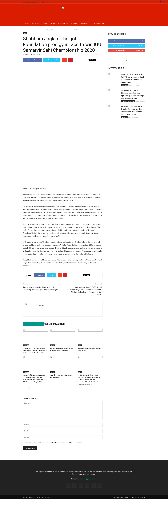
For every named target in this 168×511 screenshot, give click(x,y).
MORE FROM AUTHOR (54, 324)
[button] (142, 23)
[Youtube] (41, 309)
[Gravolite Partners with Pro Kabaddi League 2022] (90, 337)
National (45, 23)
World (53, 23)
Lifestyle (74, 23)
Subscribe (139, 50)
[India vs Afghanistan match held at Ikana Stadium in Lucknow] (62, 337)
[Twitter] (138, 2)
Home (27, 23)
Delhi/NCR (35, 23)
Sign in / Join (46, 2)
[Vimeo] (141, 2)
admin (27, 55)
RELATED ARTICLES (32, 324)
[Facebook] (132, 2)
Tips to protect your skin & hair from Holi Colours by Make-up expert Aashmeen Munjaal (40, 288)
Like (142, 41)
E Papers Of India (98, 23)
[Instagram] (135, 2)
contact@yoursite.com (88, 479)
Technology (84, 23)
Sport (25, 33)
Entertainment (63, 23)
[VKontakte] (144, 2)
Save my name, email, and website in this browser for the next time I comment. (53, 443)
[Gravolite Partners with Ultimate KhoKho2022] (62, 364)
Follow (140, 46)
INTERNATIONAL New (128, 101)
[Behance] (129, 2)
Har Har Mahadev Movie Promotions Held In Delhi (129, 497)
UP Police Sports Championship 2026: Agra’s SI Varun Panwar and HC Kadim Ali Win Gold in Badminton (35, 350)
